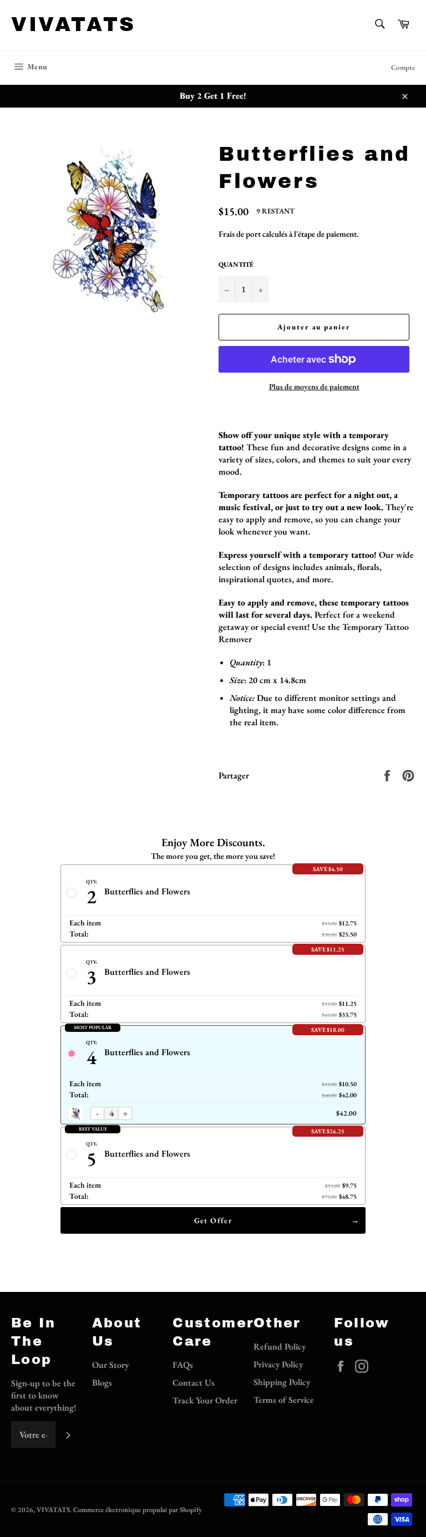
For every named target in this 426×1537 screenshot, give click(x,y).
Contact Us (194, 1382)
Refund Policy (279, 1346)
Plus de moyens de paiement (314, 386)
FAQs (183, 1365)
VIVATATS (73, 24)
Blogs (102, 1382)
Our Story (110, 1365)
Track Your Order (205, 1400)
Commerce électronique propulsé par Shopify (137, 1509)
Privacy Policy (278, 1364)
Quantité (236, 264)
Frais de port (240, 233)
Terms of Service (283, 1400)
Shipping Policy (281, 1382)
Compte (403, 67)
